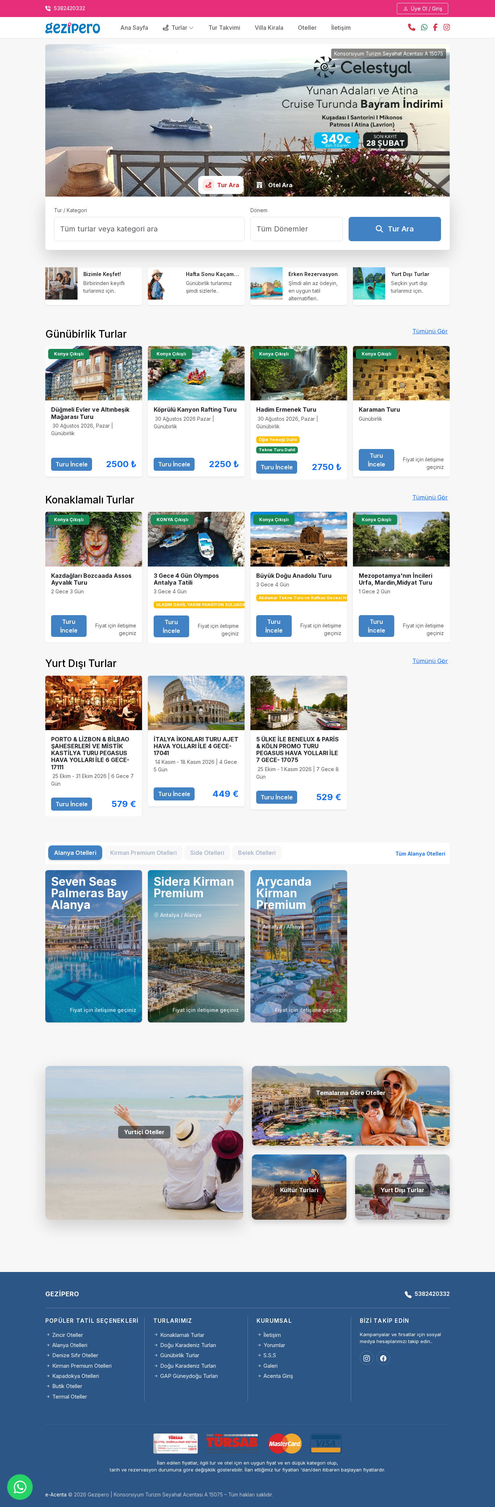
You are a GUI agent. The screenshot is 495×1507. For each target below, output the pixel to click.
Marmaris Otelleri (144, 1178)
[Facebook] (383, 1358)
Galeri (270, 1366)
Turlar (179, 27)
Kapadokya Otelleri (75, 1376)
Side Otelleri (144, 1190)
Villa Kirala (269, 27)
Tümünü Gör (430, 331)
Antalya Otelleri (144, 1155)
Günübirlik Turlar (179, 1355)
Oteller (307, 27)
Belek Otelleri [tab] (257, 852)
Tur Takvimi (224, 27)
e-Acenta (56, 1495)
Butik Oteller (351, 1116)
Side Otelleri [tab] (207, 852)
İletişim (341, 27)
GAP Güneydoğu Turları (188, 1376)
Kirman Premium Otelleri (81, 1366)
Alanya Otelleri (144, 1167)
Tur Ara (400, 229)
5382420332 (68, 8)
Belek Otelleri (144, 1202)
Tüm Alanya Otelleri (420, 854)
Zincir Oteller (67, 1335)
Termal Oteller (351, 1128)
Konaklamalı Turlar (181, 1335)
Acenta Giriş (277, 1376)
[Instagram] (367, 1358)
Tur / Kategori (70, 210)
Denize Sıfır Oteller (74, 1355)
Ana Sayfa (134, 27)
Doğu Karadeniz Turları (187, 1345)
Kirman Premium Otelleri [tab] (143, 852)
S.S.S (269, 1355)
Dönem (258, 210)
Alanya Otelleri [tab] (75, 852)
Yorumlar (273, 1345)
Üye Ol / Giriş (425, 8)
